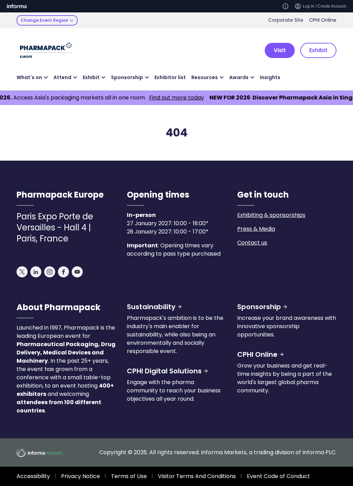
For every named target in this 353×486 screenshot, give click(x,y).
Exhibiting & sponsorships (271, 215)
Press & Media (256, 229)
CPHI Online (322, 20)
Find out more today (170, 98)
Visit (280, 50)
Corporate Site (285, 20)
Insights (270, 77)
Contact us (252, 243)
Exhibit (318, 50)
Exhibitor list (170, 77)
